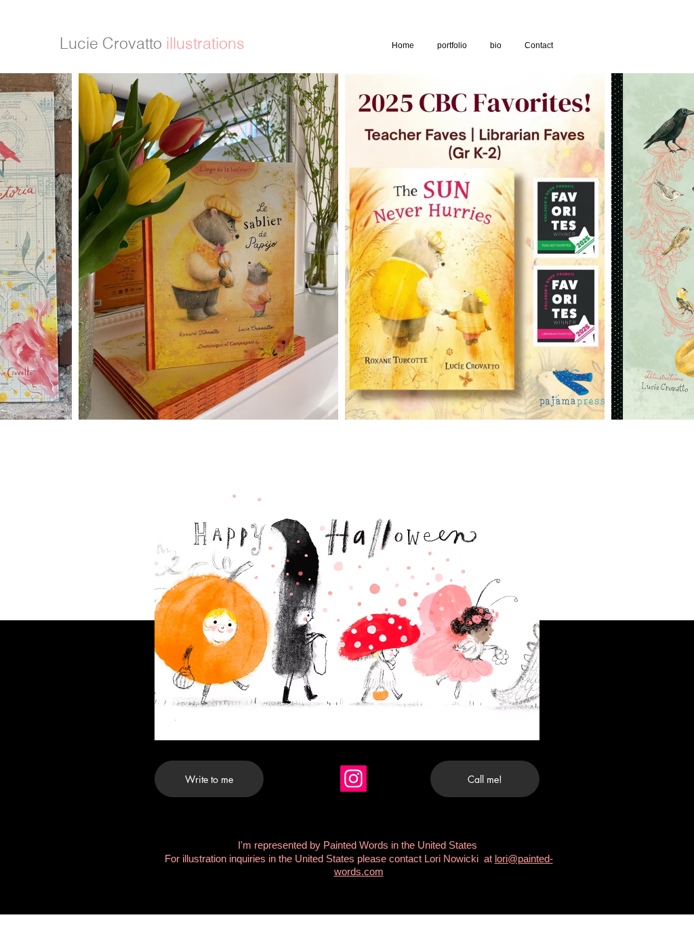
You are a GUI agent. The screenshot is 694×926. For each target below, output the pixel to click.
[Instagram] (353, 778)
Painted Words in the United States (401, 845)
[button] (347, 615)
